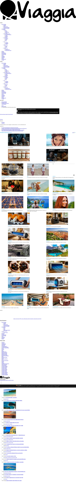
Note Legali (21, 386)
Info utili (3, 90)
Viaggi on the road (4, 364)
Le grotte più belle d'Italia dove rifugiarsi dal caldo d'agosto (10, 127)
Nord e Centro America (7, 33)
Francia (6, 31)
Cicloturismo (3, 344)
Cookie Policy (26, 386)
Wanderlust (3, 56)
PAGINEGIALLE (28, 385)
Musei (2, 356)
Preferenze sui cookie (31, 386)
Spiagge (3, 361)
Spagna (6, 71)
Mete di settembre (4, 101)
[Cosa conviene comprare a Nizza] (39, 454)
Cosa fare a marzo (4, 367)
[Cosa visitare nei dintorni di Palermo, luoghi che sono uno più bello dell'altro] (39, 445)
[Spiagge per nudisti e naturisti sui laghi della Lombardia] (39, 436)
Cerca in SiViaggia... (3, 379)
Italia (6, 30)
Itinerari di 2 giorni (4, 353)
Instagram (3, 123)
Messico (6, 36)
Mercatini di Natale (4, 357)
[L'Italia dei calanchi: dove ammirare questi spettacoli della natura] (39, 457)
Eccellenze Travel (4, 102)
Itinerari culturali (5, 114)
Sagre (2, 359)
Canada (6, 35)
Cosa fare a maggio (4, 369)
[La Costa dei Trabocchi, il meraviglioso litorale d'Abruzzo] (39, 415)
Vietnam (6, 44)
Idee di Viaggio (4, 106)
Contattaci (6, 380)
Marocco (6, 45)
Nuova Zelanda (7, 49)
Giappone (6, 42)
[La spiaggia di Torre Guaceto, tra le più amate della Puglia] (39, 442)
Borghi (4, 64)
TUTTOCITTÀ (44, 385)
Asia (4, 41)
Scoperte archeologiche (5, 360)
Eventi (3, 348)
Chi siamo (18, 386)
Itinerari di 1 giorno (4, 352)
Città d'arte (1, 114)
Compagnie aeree (4, 346)
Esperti (3, 58)
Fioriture (3, 349)
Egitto (6, 46)
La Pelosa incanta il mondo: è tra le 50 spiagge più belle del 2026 (11, 129)
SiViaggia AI (3, 52)
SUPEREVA (58, 385)
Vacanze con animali (6, 28)
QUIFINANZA (51, 385)
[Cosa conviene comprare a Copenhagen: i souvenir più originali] (39, 473)
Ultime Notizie (6, 332)
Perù (6, 40)
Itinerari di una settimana (5, 355)
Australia (6, 87)
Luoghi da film (4, 54)
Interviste (3, 57)
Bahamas (6, 75)
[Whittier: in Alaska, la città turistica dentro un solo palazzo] (39, 439)
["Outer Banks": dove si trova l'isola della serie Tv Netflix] (39, 424)
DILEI (46, 385)
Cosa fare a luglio (4, 370)
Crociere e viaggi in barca (5, 347)
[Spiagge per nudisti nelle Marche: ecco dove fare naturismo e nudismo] (39, 448)
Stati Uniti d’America (8, 34)
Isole (2, 350)
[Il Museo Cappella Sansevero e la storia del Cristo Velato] (39, 476)
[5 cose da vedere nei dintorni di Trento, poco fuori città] (39, 451)
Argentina (6, 38)
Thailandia (6, 43)
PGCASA (37, 385)
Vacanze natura (6, 26)
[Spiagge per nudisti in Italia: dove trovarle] (39, 421)
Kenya (6, 47)
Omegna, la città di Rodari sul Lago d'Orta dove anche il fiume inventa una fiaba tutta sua (14, 128)
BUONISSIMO (55, 385)
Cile (5, 79)
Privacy (24, 386)
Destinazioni (3, 67)
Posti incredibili (4, 53)
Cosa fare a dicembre (5, 374)
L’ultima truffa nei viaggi (5, 103)
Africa (4, 83)
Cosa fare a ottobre (4, 373)
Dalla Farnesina (4, 104)
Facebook (3, 122)
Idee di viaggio (4, 24)
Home (2, 105)
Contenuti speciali (2, 380)
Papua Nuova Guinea (8, 50)
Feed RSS (9, 380)
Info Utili (3, 333)
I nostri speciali (4, 59)
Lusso (2, 55)
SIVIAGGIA (49, 385)
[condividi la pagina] (17, 111)
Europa (5, 29)
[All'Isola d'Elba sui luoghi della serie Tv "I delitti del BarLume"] (39, 430)
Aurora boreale (4, 343)
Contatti (3, 98)
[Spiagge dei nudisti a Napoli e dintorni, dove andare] (39, 479)
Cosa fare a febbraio (4, 366)
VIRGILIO (25, 385)
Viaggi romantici (4, 365)
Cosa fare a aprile (4, 368)
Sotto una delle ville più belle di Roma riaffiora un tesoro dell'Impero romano (12, 130)
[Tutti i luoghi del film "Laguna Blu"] (39, 392)
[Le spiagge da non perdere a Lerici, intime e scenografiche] (39, 460)
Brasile (6, 39)
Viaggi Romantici (10, 114)
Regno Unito (7, 32)
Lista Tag (3, 342)
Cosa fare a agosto (4, 371)
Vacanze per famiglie (6, 27)
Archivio (12, 380)
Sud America (5, 37)
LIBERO (22, 385)
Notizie (3, 51)
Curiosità (3, 94)
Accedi (1, 22)
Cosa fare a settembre (5, 372)
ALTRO (1, 61)
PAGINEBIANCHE (40, 385)
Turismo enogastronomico (5, 363)
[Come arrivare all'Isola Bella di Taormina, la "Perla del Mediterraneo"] (39, 467)
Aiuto (34, 386)
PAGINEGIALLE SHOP (32, 385)
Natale (3, 358)
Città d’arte (3, 345)
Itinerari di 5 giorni (4, 354)
